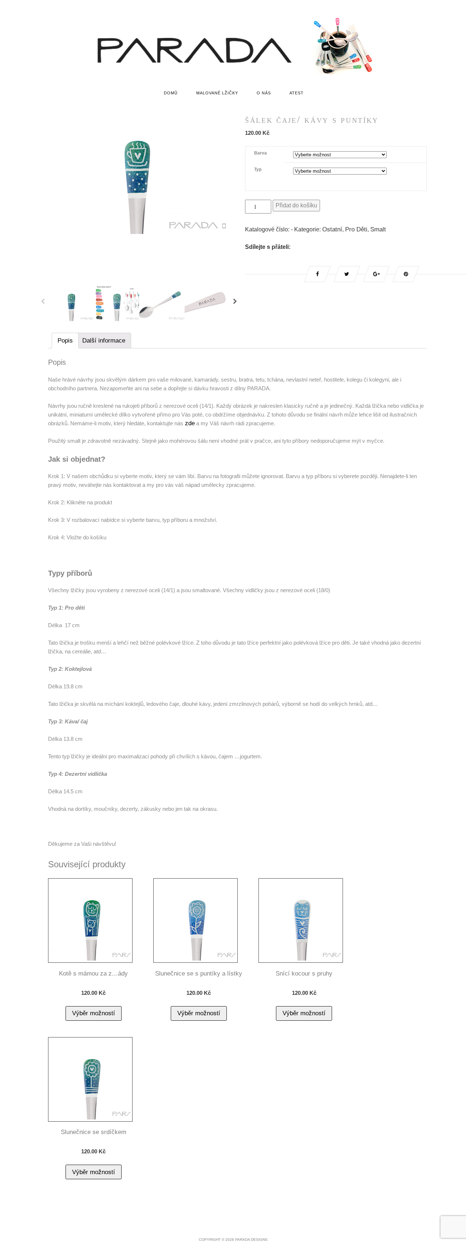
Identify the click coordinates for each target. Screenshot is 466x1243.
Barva (260, 153)
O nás (264, 93)
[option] (139, 172)
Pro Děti (356, 229)
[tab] (65, 340)
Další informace (103, 340)
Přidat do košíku (296, 205)
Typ (257, 169)
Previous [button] (43, 303)
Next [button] (235, 303)
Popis (65, 340)
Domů (171, 93)
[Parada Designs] (233, 75)
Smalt (378, 229)
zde (189, 423)
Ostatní (332, 229)
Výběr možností (93, 1013)
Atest (296, 93)
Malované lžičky (217, 93)
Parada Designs (251, 1240)
